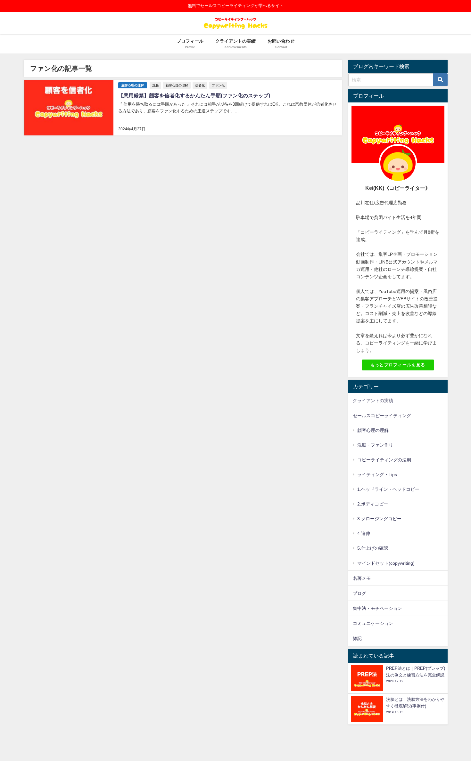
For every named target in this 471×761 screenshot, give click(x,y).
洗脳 (155, 85)
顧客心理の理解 (132, 85)
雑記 (357, 638)
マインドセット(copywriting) (386, 563)
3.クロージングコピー (379, 518)
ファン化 (218, 85)
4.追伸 (363, 533)
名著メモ (362, 578)
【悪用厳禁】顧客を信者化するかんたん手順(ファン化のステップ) (194, 95)
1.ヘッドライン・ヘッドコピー (388, 489)
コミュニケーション (373, 623)
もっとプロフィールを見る (397, 365)
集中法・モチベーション (377, 608)
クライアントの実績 (373, 400)
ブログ (359, 593)
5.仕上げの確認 (372, 548)
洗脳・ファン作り (375, 445)
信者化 (200, 85)
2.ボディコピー (372, 504)
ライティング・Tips (377, 474)
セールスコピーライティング (382, 415)
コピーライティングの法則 (384, 459)
